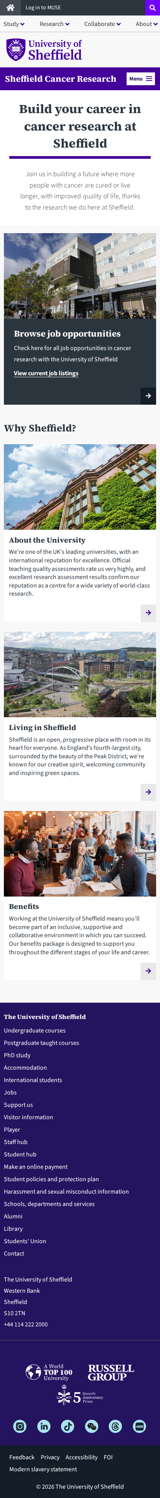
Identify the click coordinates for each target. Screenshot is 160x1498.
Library (13, 1229)
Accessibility (81, 1457)
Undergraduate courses (35, 1030)
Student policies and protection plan (51, 1179)
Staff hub (16, 1142)
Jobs (10, 1092)
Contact (14, 1253)
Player (12, 1129)
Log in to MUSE (44, 7)
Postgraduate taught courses (41, 1043)
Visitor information (28, 1117)
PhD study (17, 1055)
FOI (108, 1457)
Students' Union (25, 1241)
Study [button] (11, 24)
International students (33, 1080)
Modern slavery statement (43, 1469)
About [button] (144, 24)
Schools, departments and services (49, 1204)
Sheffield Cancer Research (61, 78)
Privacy (50, 1457)
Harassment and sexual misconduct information (66, 1191)
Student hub (20, 1154)
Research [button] (52, 24)
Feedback (22, 1457)
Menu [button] (136, 79)
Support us (18, 1105)
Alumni (13, 1216)
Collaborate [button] (99, 24)
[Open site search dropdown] (152, 7)
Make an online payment (36, 1167)
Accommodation (25, 1067)
